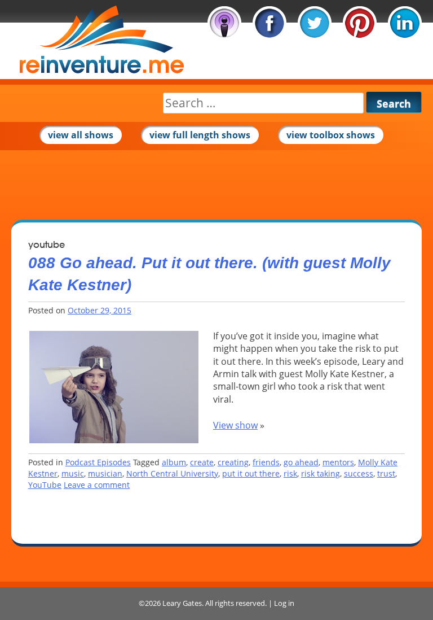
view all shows (80, 135)
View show (235, 425)
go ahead (301, 462)
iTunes (224, 23)
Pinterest (359, 23)
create (202, 462)
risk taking (320, 473)
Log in (284, 603)
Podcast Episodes (98, 462)
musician (105, 473)
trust (386, 473)
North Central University (172, 473)
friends (266, 462)
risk (290, 473)
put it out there (251, 473)
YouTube (44, 484)
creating (233, 462)
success (358, 473)
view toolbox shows (330, 135)
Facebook (269, 23)
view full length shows (199, 135)
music (72, 473)
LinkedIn (404, 23)
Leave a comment (97, 484)
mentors (338, 462)
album (174, 462)
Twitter (314, 23)
